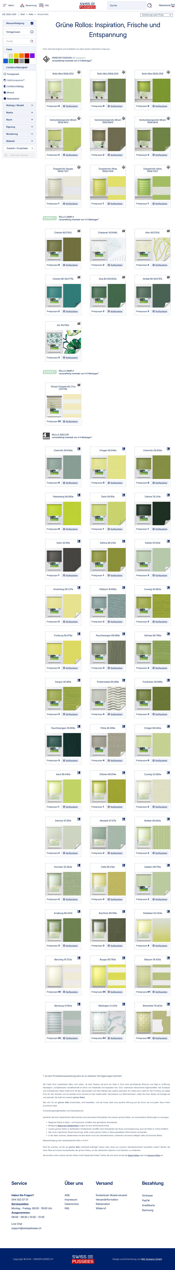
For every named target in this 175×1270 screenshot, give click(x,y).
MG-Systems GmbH (151, 1259)
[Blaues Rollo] (5, 61)
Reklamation (103, 1203)
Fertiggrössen (13, 32)
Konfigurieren (72, 106)
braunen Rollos (154, 1155)
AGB (67, 1195)
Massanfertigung (15, 23)
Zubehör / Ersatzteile (17, 148)
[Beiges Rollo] (11, 55)
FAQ (67, 1208)
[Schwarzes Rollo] (27, 61)
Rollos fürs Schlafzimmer (68, 1125)
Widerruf (101, 1208)
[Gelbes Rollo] (16, 55)
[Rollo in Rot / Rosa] (27, 55)
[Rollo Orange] (21, 55)
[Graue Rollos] (21, 61)
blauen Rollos (133, 1155)
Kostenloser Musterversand (111, 1195)
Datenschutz (72, 1203)
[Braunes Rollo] (16, 61)
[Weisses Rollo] (5, 55)
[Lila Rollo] (32, 55)
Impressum (71, 1199)
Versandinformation (107, 1199)
